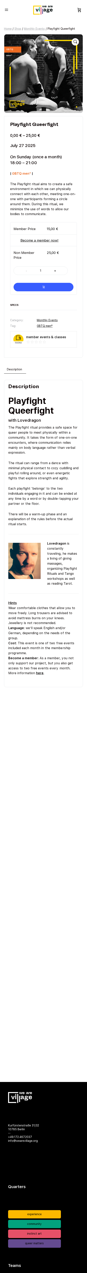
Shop (17, 28)
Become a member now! (39, 240)
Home (8, 28)
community (34, 1223)
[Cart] (79, 10)
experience (34, 1214)
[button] (75, 41)
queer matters (34, 1243)
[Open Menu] (6, 9)
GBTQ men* (45, 325)
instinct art (34, 1233)
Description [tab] (14, 369)
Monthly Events (34, 28)
